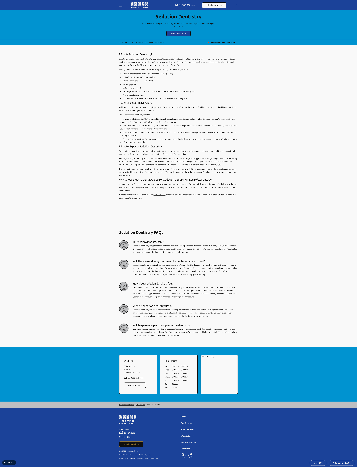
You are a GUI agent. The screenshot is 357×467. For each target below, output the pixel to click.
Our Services (186, 423)
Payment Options (188, 442)
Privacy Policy (124, 458)
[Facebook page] (183, 455)
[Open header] (121, 5)
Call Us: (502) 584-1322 (185, 5)
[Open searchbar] (236, 5)
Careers (146, 458)
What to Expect (187, 436)
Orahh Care (154, 458)
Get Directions (134, 385)
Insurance (185, 448)
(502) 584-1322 (160, 42)
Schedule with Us (214, 5)
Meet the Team (187, 429)
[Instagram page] (190, 455)
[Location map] (219, 374)
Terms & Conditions (136, 458)
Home (183, 416)
